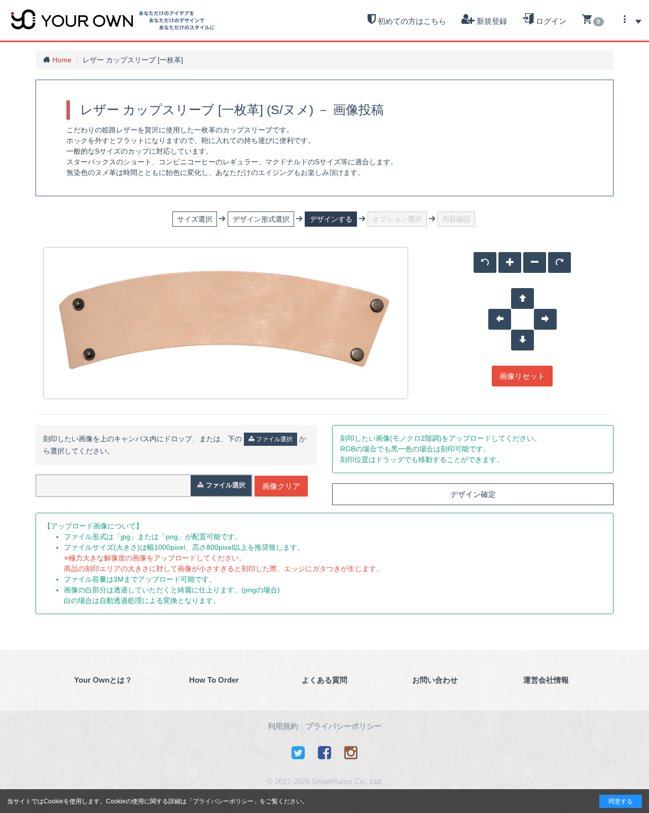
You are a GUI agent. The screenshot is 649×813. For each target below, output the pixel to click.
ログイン (550, 21)
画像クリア (281, 486)
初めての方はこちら (411, 21)
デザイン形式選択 (261, 219)
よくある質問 (324, 680)
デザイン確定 (473, 494)
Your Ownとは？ (103, 680)
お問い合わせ (435, 680)
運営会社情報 (546, 680)
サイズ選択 (194, 219)
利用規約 (283, 726)
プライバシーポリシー (223, 801)
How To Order (214, 680)
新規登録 (491, 21)
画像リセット (522, 376)
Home (61, 60)
